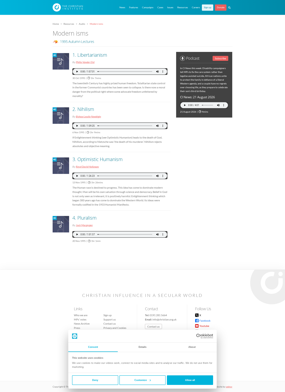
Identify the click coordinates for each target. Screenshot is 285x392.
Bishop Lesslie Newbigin (88, 116)
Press (77, 327)
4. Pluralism (84, 217)
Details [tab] (143, 347)
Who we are (80, 315)
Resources (182, 7)
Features (133, 7)
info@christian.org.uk (164, 319)
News (122, 7)
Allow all (190, 380)
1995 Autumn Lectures (77, 41)
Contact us (109, 323)
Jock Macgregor (84, 225)
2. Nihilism (83, 109)
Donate (220, 7)
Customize (140, 380)
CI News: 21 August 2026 (197, 97)
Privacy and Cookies (114, 327)
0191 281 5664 (158, 315)
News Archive (82, 323)
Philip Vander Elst (85, 62)
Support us (109, 319)
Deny (95, 380)
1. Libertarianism (89, 55)
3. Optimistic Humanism (97, 159)
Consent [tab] (93, 347)
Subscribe (220, 58)
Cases (160, 7)
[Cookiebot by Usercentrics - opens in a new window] (198, 336)
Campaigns (147, 7)
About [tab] (192, 347)
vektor (229, 386)
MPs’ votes (80, 319)
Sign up (207, 7)
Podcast (192, 58)
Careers (196, 7)
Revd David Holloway (87, 166)
